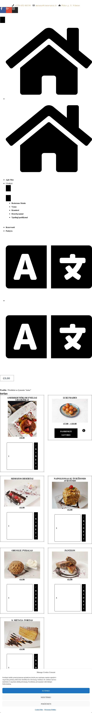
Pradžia (3, 390)
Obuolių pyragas (22, 550)
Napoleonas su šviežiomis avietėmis (70, 479)
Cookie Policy (39, 710)
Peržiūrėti (46, 704)
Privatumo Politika (50, 710)
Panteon (70, 550)
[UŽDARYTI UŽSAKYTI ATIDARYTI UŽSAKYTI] (8, 188)
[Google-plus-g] (9, 10)
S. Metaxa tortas (22, 620)
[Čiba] (2, 20)
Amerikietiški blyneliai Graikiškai (22, 398)
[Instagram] (15, 10)
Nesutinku (46, 697)
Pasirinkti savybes (66, 433)
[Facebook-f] (3, 10)
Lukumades (70, 397)
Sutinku (46, 690)
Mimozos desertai (22, 478)
